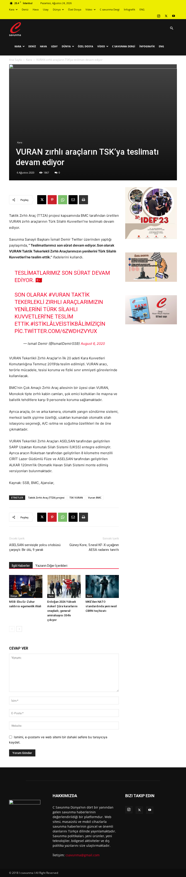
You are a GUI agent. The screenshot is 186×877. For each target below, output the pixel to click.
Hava (36, 9)
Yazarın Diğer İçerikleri (51, 565)
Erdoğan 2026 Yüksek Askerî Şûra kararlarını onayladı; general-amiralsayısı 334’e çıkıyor (62, 611)
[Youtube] (173, 16)
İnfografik (129, 9)
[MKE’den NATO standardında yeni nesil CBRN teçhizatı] (102, 586)
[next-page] (19, 629)
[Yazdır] (83, 199)
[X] (166, 16)
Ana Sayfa (15, 60)
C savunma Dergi (110, 9)
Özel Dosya (74, 9)
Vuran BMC (94, 497)
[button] (171, 28)
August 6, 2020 (93, 343)
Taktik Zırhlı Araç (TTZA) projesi (46, 497)
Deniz (25, 9)
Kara (11, 9)
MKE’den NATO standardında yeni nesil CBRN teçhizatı (101, 606)
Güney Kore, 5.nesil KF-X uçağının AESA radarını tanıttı (94, 547)
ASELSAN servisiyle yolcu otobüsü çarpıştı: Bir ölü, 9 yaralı (35, 547)
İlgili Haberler (21, 565)
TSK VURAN (76, 497)
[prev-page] (12, 629)
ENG (142, 9)
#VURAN (59, 295)
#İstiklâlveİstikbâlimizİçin (67, 324)
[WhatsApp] (62, 199)
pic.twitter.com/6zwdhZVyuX (56, 331)
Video (89, 9)
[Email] (73, 199)
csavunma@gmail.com (83, 855)
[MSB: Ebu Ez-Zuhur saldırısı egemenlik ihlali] (25, 586)
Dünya (57, 9)
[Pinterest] (52, 199)
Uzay (46, 9)
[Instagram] (158, 16)
